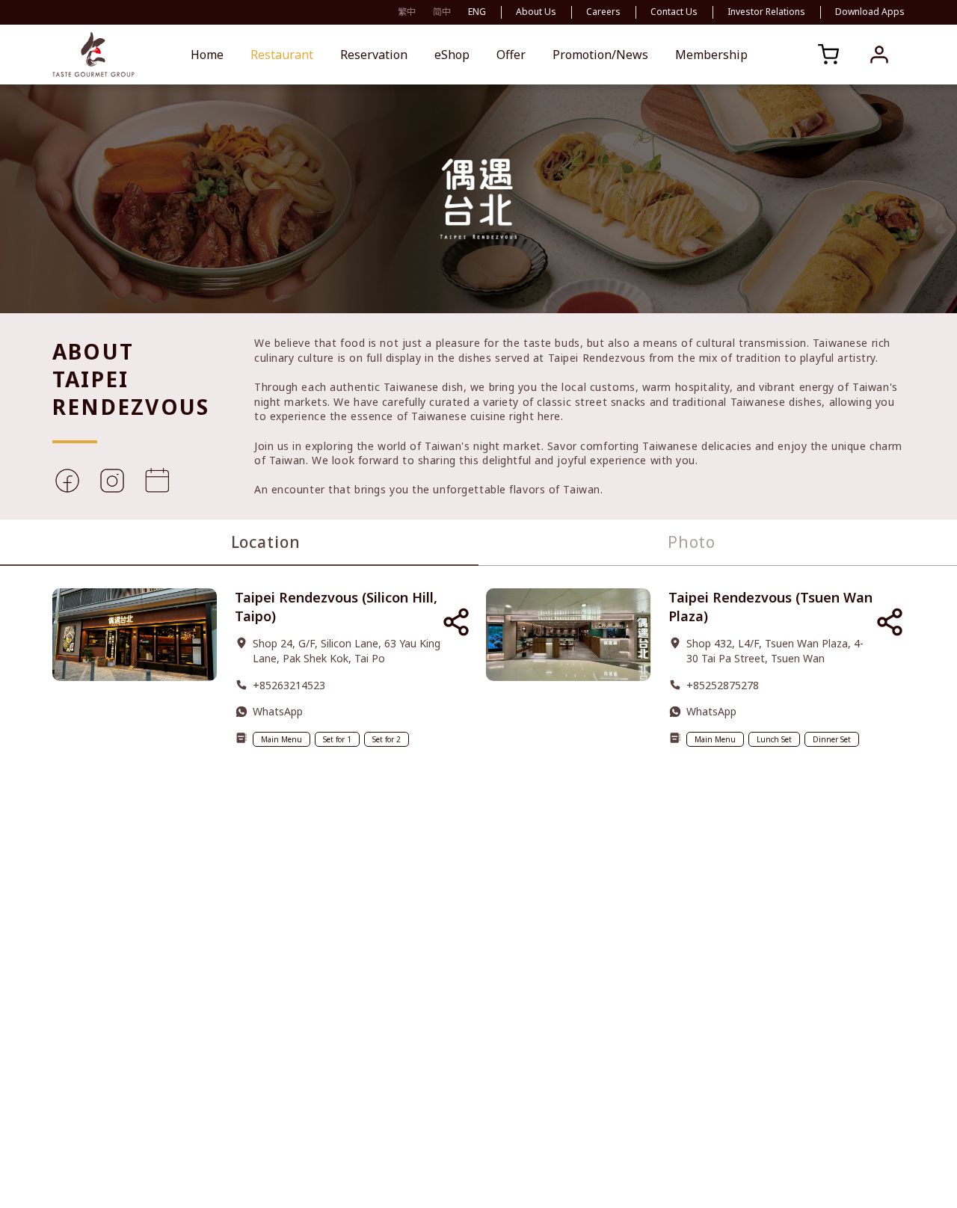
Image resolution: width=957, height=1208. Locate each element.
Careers (603, 12)
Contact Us (674, 12)
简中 (442, 11)
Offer (511, 54)
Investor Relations (766, 12)
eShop (452, 54)
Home (207, 54)
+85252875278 (722, 685)
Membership (711, 54)
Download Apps (870, 12)
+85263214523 (289, 685)
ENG (477, 11)
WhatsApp (278, 711)
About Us (536, 12)
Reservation (373, 54)
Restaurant (281, 54)
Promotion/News (600, 54)
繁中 (407, 11)
